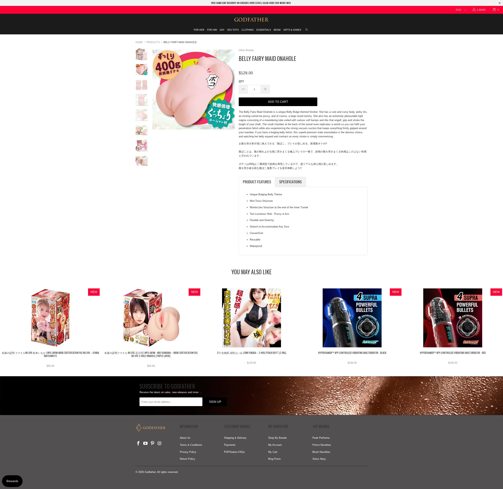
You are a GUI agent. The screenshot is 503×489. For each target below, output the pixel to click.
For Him (212, 29)
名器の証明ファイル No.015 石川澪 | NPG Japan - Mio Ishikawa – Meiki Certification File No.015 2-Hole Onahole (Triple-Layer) (151, 317)
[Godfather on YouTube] (146, 443)
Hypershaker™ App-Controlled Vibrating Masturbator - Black (352, 317)
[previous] (156, 89)
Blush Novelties (321, 451)
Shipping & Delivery (235, 437)
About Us (185, 437)
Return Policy (187, 458)
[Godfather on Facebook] (138, 443)
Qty (241, 81)
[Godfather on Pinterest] (152, 443)
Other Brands (246, 50)
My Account (275, 444)
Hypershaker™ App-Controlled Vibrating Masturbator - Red (452, 317)
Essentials (263, 29)
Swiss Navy (319, 458)
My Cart (272, 451)
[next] (230, 89)
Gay (222, 29)
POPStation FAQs (234, 451)
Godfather (150, 472)
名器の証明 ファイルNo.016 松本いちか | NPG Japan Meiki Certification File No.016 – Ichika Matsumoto (50, 317)
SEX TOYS (233, 29)
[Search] (306, 30)
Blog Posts (274, 458)
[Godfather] (251, 20)
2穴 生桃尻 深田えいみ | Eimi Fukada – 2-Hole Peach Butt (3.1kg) (251, 317)
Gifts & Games (292, 29)
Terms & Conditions (191, 444)
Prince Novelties (321, 444)
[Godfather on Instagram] (159, 443)
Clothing (247, 29)
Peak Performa (321, 437)
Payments (230, 444)
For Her (199, 29)
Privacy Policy (188, 451)
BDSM (277, 29)
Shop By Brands (277, 437)
